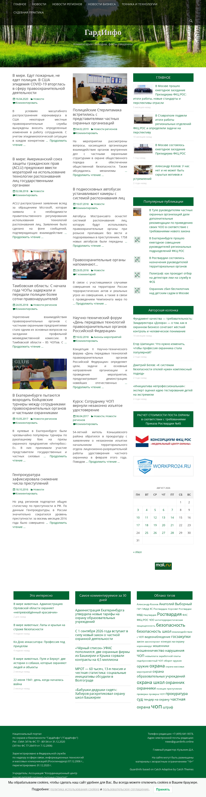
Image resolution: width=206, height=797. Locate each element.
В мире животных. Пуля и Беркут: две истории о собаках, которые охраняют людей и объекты (40, 663)
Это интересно (41, 595)
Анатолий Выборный (175, 604)
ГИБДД (145, 608)
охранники (146, 688)
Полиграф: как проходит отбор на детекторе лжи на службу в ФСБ (170, 277)
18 (146, 525)
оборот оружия (173, 660)
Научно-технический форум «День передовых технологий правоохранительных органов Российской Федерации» (99, 324)
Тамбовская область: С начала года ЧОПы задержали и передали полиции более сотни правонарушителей (39, 292)
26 (155, 533)
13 (163, 517)
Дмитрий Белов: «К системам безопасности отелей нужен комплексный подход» (162, 369)
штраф (168, 707)
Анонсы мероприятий (107, 337)
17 (138, 525)
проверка (142, 694)
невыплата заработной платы (163, 656)
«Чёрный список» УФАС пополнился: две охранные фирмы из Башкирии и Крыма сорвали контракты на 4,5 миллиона (102, 654)
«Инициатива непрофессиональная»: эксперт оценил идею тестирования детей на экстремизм (163, 390)
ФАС (185, 614)
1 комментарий (86, 274)
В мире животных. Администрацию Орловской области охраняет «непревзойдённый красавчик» (38, 608)
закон (140, 641)
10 (138, 517)
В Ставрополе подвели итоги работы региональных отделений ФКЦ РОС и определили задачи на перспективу (162, 124)
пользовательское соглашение (126, 789)
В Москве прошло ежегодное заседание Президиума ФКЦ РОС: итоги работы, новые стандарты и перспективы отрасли (159, 94)
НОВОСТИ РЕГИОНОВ (67, 4)
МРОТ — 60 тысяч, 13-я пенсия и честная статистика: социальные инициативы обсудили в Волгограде (100, 675)
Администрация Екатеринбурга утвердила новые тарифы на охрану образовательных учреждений (99, 616)
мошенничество (150, 650)
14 (172, 517)
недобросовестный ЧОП (150, 660)
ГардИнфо (103, 32)
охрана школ (151, 682)
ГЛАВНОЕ (19, 4)
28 (172, 533)
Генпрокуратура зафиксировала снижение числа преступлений (35, 479)
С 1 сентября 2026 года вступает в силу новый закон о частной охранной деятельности (101, 635)
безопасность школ (154, 631)
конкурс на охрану (172, 641)
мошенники (161, 646)
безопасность (170, 625)
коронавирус (144, 646)
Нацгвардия (149, 614)
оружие (143, 666)
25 (146, 533)
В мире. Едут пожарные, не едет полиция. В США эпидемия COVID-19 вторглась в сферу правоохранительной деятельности (38, 84)
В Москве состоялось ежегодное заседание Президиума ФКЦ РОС (170, 149)
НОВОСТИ (39, 4)
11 (146, 517)
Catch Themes (185, 769)
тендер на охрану (157, 699)
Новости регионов (105, 129)
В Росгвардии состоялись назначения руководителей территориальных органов (168, 262)
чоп (156, 706)
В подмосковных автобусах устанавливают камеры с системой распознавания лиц (99, 193)
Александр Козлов (147, 604)
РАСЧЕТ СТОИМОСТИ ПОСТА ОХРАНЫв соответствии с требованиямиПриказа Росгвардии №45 (163, 419)
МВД (140, 615)
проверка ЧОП (157, 694)
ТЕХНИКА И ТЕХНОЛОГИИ (139, 4)
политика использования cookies (74, 789)
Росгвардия (169, 614)
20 (163, 525)
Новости (38, 99)
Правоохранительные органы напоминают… (99, 262)
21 (172, 525)
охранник (175, 682)
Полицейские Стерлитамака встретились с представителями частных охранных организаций (97, 116)
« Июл (137, 552)
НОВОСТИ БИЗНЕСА (102, 4)
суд (140, 699)
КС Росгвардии (158, 608)
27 (163, 533)
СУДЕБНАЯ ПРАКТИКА (28, 12)
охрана (157, 666)
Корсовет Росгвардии (180, 609)
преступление (174, 688)
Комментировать (27, 102)
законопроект (152, 641)
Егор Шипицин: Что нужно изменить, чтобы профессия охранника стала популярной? (159, 348)
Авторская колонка (163, 310)
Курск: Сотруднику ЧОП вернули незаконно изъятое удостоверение (98, 405)
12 (155, 517)
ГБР (139, 608)
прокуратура (177, 693)
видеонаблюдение (157, 637)
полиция (161, 688)
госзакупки (181, 636)
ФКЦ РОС (142, 620)
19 (155, 525)
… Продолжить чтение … (90, 303)
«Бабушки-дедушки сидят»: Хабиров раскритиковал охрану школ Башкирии (100, 694)
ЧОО (151, 619)
